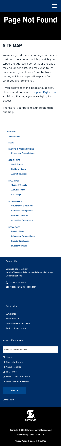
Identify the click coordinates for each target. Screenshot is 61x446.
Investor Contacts (19, 246)
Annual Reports (18, 190)
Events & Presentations (21, 149)
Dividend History (18, 169)
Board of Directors (19, 215)
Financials (14, 181)
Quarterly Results (19, 185)
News (11, 143)
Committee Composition (22, 220)
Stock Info (14, 160)
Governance (15, 201)
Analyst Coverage (19, 174)
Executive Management (22, 210)
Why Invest (14, 136)
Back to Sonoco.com (19, 328)
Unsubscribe (8, 399)
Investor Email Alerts (20, 241)
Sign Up (14, 390)
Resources (14, 227)
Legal (32, 441)
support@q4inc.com (45, 92)
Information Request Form (23, 236)
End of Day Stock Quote (18, 376)
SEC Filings (16, 194)
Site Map (42, 441)
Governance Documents (22, 206)
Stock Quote (17, 164)
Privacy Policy (21, 441)
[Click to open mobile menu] (54, 6)
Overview (10, 131)
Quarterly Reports (14, 362)
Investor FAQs (17, 231)
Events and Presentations (22, 153)
